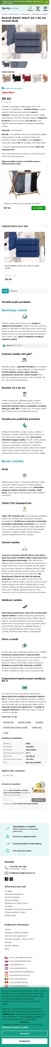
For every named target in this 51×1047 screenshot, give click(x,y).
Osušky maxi (37, 727)
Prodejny (9, 891)
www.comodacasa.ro (18, 979)
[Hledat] (30, 7)
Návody (8, 942)
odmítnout (24, 1022)
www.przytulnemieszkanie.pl (21, 972)
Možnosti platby (12, 900)
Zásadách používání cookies (15, 1027)
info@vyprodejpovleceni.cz (22, 873)
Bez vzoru (30, 762)
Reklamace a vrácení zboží (16, 903)
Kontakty (9, 906)
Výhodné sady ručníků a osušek (15, 727)
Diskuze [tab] (13, 291)
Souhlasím (24, 1041)
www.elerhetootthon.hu (19, 975)
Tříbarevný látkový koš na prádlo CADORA (22, 204)
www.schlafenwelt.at (18, 986)
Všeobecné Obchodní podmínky (18, 909)
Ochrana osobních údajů (15, 912)
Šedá (28, 743)
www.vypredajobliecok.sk (20, 961)
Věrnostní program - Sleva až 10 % (19, 939)
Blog (7, 949)
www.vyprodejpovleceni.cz (20, 957)
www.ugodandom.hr (18, 968)
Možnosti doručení (14, 88)
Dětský (38, 762)
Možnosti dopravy (12, 897)
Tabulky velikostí (12, 946)
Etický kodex (10, 915)
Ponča (5, 733)
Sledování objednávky (14, 894)
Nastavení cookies (32, 1017)
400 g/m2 (30, 747)
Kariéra (8, 929)
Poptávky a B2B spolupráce (16, 932)
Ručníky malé (8, 722)
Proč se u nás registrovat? (16, 936)
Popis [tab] (5, 291)
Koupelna (39, 722)
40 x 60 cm (30, 756)
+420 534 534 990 (17, 866)
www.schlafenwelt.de (18, 982)
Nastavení (24, 1034)
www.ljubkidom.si (16, 965)
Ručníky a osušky (24, 722)
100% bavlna (31, 750)
